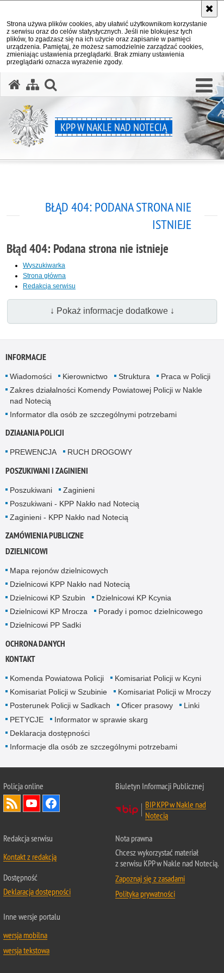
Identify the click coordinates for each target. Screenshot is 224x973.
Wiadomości (31, 376)
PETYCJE (26, 719)
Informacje (25, 357)
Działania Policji (34, 432)
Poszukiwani (31, 490)
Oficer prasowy (147, 705)
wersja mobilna (25, 934)
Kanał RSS (12, 803)
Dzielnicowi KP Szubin (47, 597)
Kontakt (20, 659)
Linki (192, 705)
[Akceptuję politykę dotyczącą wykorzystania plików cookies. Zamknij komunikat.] (209, 8)
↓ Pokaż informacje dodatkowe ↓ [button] (112, 310)
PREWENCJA (33, 452)
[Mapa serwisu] (32, 84)
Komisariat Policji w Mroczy (164, 691)
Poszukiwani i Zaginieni (46, 470)
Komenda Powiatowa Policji (57, 678)
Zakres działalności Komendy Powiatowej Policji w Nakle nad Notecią (106, 395)
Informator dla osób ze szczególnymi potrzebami (93, 414)
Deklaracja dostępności (50, 733)
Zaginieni (79, 490)
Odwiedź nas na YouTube (31, 803)
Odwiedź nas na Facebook (51, 803)
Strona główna (44, 276)
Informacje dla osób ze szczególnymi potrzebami (93, 746)
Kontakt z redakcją (30, 856)
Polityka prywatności (145, 893)
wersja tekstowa (26, 950)
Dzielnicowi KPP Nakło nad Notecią (70, 584)
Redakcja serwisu (49, 286)
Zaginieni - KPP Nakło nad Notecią (69, 517)
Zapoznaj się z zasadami (150, 878)
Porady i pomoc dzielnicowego (150, 611)
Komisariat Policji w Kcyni (158, 678)
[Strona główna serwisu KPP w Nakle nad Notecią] (15, 84)
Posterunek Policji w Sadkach (60, 705)
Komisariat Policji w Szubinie (58, 691)
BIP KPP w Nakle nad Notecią (175, 810)
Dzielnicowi (26, 551)
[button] (204, 86)
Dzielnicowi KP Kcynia (133, 597)
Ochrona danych (35, 643)
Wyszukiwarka (44, 265)
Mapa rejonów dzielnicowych (59, 570)
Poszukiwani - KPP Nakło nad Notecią (74, 503)
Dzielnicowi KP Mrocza (49, 611)
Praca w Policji (185, 376)
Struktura (134, 376)
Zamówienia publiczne (44, 535)
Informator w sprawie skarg (101, 719)
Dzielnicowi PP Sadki (45, 625)
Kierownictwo (85, 376)
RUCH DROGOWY (99, 452)
